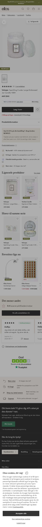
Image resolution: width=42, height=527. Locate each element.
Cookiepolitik (18, 507)
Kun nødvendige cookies (21, 519)
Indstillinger (21, 523)
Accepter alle (21, 513)
